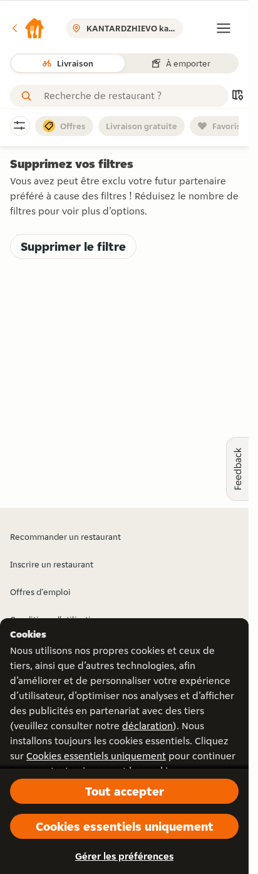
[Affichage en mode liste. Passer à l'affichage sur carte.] (237, 96)
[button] (27, 28)
